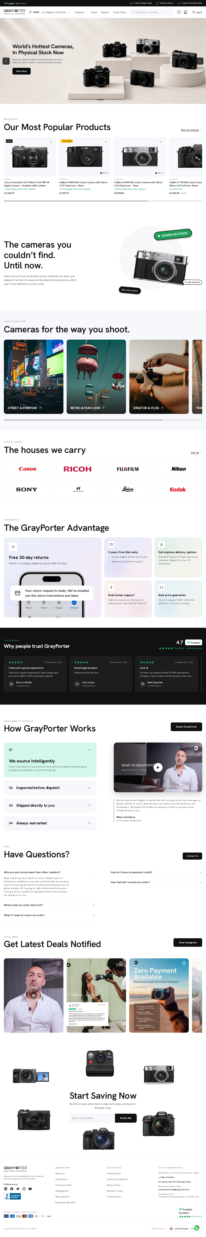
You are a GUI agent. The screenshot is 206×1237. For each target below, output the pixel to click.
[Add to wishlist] (51, 142)
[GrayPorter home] (26, 1169)
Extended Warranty (65, 1202)
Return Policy (113, 1185)
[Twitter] (18, 1189)
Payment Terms (115, 1190)
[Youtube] (30, 1189)
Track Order (119, 12)
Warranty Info (62, 1196)
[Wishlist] (179, 12)
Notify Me (125, 1118)
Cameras (79, 12)
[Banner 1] (103, 61)
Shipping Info (62, 1190)
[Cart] (185, 12)
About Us (60, 1173)
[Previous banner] (6, 61)
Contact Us (192, 855)
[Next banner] (199, 61)
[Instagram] (24, 1189)
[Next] (197, 159)
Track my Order (63, 1185)
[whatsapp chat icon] (197, 1228)
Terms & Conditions (117, 1179)
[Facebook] (12, 1189)
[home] (14, 12)
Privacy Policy (114, 1173)
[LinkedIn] (5, 1189)
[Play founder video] (158, 767)
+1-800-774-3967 (166, 1177)
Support (105, 12)
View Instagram (188, 942)
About (94, 12)
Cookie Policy (114, 1196)
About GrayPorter (186, 726)
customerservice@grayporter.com (173, 1189)
